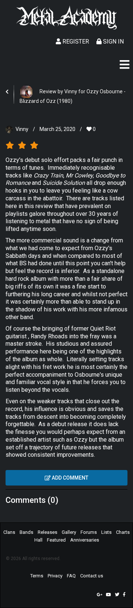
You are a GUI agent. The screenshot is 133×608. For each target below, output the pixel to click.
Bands (26, 532)
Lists (106, 532)
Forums (89, 532)
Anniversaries (84, 540)
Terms (36, 575)
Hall (38, 540)
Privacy (55, 575)
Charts (123, 532)
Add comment (69, 478)
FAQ (71, 575)
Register (75, 41)
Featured (56, 540)
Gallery (69, 532)
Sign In (113, 41)
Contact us (91, 575)
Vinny (22, 129)
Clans (9, 532)
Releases (47, 532)
